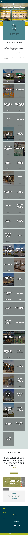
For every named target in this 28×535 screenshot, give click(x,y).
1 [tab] (9, 488)
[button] (27, 1)
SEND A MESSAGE (17, 521)
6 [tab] (14, 488)
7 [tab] (15, 488)
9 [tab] (17, 488)
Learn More (12, 485)
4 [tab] (12, 488)
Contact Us (4, 526)
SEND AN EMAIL (14, 498)
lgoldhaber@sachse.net (15, 496)
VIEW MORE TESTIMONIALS (14, 473)
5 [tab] (13, 488)
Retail (6, 479)
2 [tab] (10, 488)
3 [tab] (11, 488)
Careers (4, 525)
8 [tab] (16, 488)
